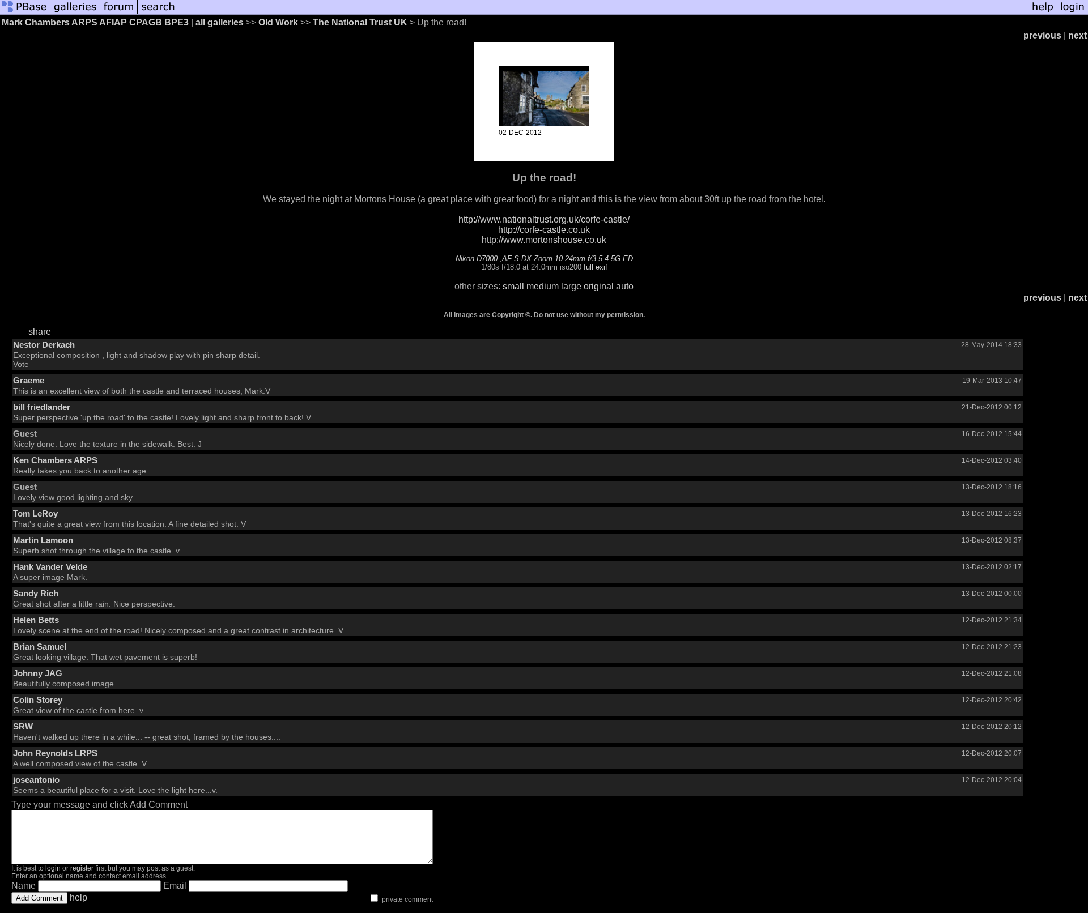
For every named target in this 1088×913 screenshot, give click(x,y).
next (1077, 35)
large (571, 286)
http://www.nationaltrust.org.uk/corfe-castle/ (544, 219)
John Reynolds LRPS (55, 753)
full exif (595, 267)
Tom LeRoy (35, 513)
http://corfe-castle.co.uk (544, 229)
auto (625, 286)
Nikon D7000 (477, 258)
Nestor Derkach (44, 344)
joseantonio (36, 779)
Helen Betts (36, 620)
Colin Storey (37, 700)
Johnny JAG (37, 673)
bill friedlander (41, 407)
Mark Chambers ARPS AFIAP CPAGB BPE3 (95, 22)
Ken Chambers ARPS (55, 460)
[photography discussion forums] (119, 13)
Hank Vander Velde (50, 566)
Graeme (28, 380)
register (82, 868)
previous (1042, 35)
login (53, 868)
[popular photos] (603, 13)
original (599, 286)
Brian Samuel (39, 646)
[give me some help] (1042, 13)
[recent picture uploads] (75, 13)
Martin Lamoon (43, 540)
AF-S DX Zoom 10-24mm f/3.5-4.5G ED (567, 258)
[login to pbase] (1072, 13)
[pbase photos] (25, 13)
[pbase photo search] (158, 13)
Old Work (278, 22)
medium (542, 286)
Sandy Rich (35, 593)
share (39, 331)
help (78, 897)
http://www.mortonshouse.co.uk (544, 240)
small (513, 286)
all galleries (220, 22)
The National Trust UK (360, 22)
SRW (23, 726)
